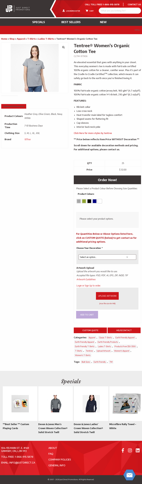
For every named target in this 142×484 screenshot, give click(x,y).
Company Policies (59, 459)
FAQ (50, 453)
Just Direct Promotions (69, 479)
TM (110, 362)
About (52, 447)
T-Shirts (31, 38)
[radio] (79, 201)
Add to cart (87, 314)
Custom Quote (90, 330)
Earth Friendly (100, 362)
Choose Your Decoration (89, 248)
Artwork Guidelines (85, 279)
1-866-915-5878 (111, 4)
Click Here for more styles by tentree (93, 133)
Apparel (21, 38)
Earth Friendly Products (108, 342)
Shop (12, 38)
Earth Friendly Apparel (125, 337)
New (103, 22)
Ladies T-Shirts (46, 38)
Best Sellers (71, 22)
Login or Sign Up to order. (88, 285)
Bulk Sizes (86, 362)
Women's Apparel (121, 351)
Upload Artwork (107, 296)
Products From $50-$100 (125, 346)
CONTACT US (134, 4)
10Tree (27, 139)
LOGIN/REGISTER (73, 11)
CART (91, 11)
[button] (63, 47)
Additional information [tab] (13, 106)
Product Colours (86, 194)
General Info (56, 465)
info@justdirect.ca (22, 462)
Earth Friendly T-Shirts (84, 346)
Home (4, 38)
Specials (38, 22)
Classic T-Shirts (105, 337)
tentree (89, 351)
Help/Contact (124, 330)
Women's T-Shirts (82, 355)
